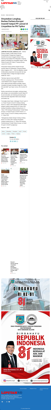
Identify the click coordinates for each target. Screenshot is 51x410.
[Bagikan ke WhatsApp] (25, 29)
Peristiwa (3, 7)
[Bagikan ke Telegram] (27, 29)
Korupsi (24, 131)
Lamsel (3, 133)
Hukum (2, 5)
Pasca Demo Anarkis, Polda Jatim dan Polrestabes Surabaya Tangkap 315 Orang (14, 160)
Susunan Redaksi (23, 388)
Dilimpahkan (8, 131)
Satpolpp (18, 133)
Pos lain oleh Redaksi (14, 139)
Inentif (20, 131)
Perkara (13, 133)
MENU (2, 0)
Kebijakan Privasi (33, 388)
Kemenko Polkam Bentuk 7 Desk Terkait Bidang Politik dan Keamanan (5, 158)
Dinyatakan (15, 131)
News (19, 1)
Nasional (19, 2)
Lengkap (8, 133)
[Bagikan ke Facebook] (23, 29)
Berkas (3, 131)
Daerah (19, 4)
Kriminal (2, 6)
